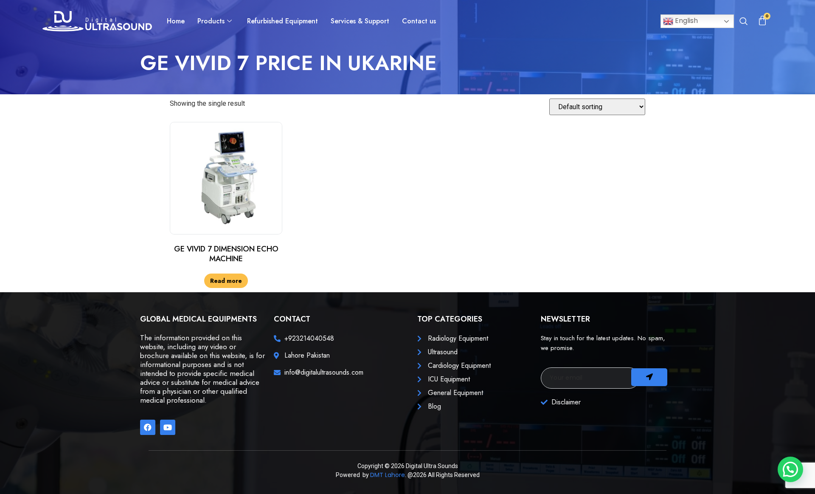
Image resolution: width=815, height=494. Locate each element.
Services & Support (360, 21)
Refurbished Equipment (282, 21)
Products (211, 21)
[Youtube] (167, 427)
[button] (743, 22)
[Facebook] (147, 427)
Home (176, 21)
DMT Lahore (387, 475)
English (685, 20)
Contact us (419, 21)
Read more (226, 281)
